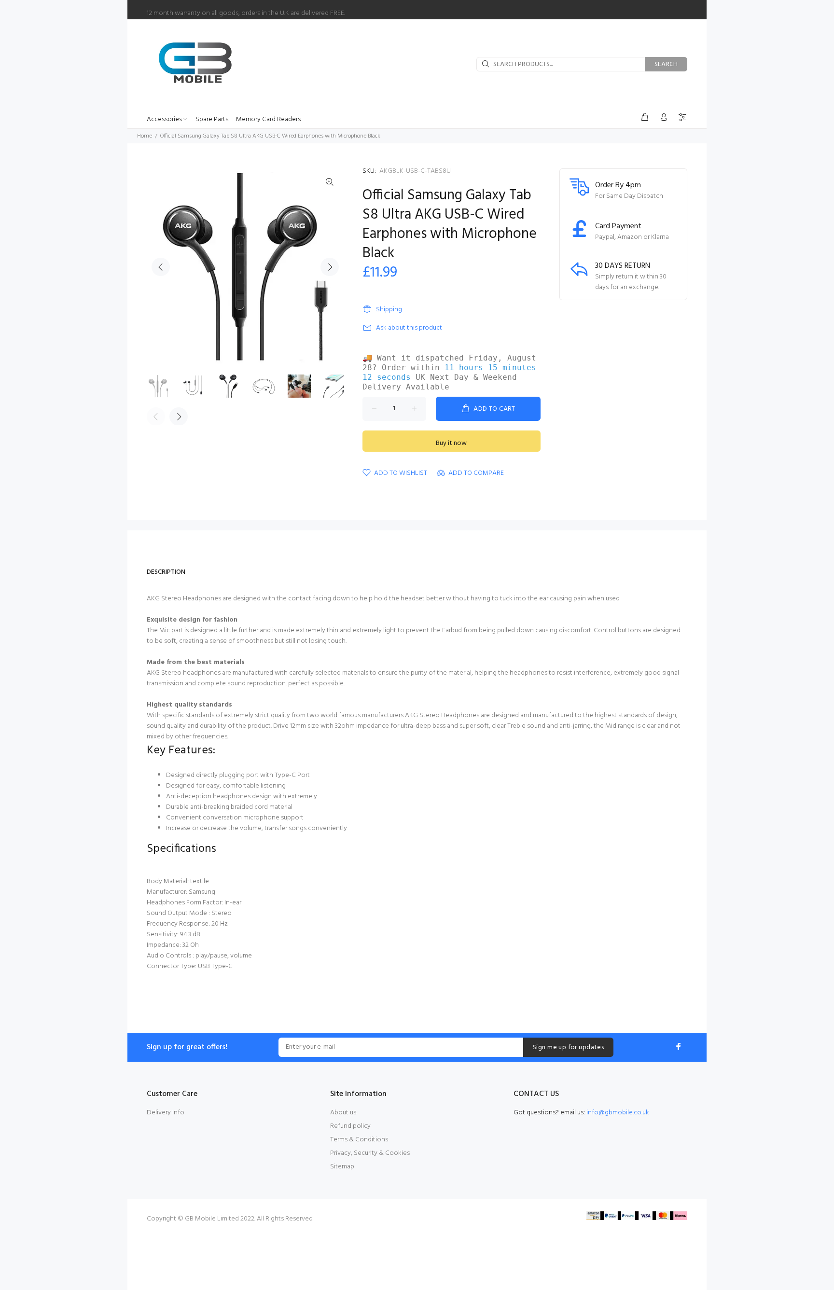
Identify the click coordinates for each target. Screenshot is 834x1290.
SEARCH (666, 64)
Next (329, 267)
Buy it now (451, 443)
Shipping (389, 309)
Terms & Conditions (359, 1139)
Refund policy (350, 1126)
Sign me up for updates (568, 1047)
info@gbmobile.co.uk (617, 1112)
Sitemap (342, 1166)
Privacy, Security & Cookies (370, 1153)
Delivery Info (165, 1112)
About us (343, 1112)
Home (144, 136)
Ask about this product (409, 327)
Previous (161, 267)
